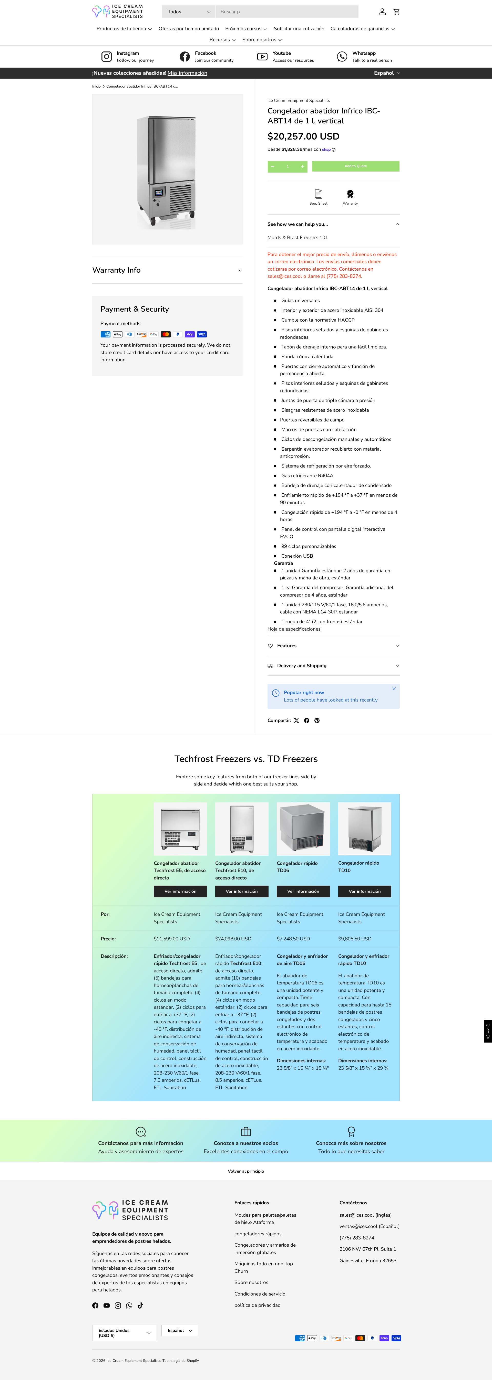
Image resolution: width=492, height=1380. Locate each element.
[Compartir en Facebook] (307, 720)
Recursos (220, 39)
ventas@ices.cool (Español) (370, 1226)
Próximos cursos (243, 28)
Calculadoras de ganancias (360, 28)
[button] (396, 11)
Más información (187, 73)
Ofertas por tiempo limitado (189, 28)
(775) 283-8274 (357, 1237)
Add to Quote (356, 166)
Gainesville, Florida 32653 (368, 1260)
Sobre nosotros (259, 39)
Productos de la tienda (121, 28)
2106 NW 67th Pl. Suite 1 (368, 1249)
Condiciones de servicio (259, 1293)
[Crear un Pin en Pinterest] (317, 720)
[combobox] (260, 11)
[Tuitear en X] (296, 720)
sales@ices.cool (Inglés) (366, 1215)
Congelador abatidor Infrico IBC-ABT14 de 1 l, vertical (142, 86)
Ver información (181, 892)
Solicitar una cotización (299, 28)
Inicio (96, 86)
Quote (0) (488, 1031)
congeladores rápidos (258, 1233)
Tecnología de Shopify (180, 1360)
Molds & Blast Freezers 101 (298, 237)
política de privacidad (257, 1305)
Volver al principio (246, 1171)
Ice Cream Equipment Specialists (299, 100)
